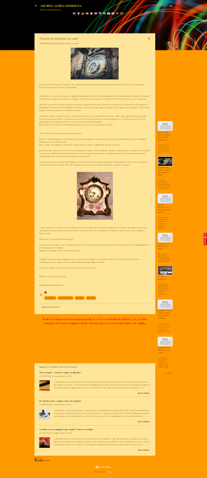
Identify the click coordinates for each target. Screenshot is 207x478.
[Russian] (100, 13)
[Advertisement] (98, 22)
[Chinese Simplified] (122, 13)
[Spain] (87, 13)
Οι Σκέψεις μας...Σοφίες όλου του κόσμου (60, 400)
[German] (83, 13)
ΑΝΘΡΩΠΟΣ (50, 298)
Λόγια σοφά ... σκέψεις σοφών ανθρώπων (60, 372)
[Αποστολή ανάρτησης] (45, 293)
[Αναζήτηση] (171, 6)
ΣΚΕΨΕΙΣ (80, 298)
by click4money (168, 373)
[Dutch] (96, 13)
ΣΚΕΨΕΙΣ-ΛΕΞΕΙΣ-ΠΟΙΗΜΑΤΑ (61, 6)
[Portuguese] (105, 13)
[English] (75, 13)
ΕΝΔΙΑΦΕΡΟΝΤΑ (65, 298)
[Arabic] (118, 13)
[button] (149, 39)
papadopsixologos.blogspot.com (51, 285)
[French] (79, 13)
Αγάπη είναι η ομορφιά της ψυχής (163, 246)
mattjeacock (110, 472)
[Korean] (113, 13)
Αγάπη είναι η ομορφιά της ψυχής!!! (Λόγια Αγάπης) (66, 429)
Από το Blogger (104, 467)
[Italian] (92, 13)
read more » (144, 393)
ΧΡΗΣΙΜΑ (91, 298)
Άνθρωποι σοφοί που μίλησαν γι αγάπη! (164, 350)
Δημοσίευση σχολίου (51, 307)
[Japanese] (109, 13)
